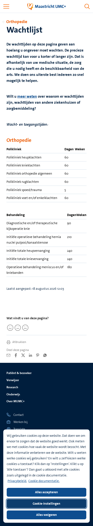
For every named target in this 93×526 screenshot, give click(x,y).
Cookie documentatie (43, 481)
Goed (9, 327)
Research (12, 387)
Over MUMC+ (15, 401)
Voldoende (17, 327)
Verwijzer (12, 380)
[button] (46, 428)
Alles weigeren (46, 515)
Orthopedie (16, 21)
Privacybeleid (17, 481)
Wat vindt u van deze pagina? (27, 318)
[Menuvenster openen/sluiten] (6, 6)
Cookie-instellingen (46, 503)
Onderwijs (13, 394)
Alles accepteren (46, 492)
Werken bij (20, 422)
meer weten (27, 96)
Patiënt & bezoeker (19, 373)
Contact (18, 415)
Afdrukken (19, 342)
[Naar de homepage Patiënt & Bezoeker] (46, 6)
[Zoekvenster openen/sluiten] (87, 6)
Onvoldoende (24, 327)
